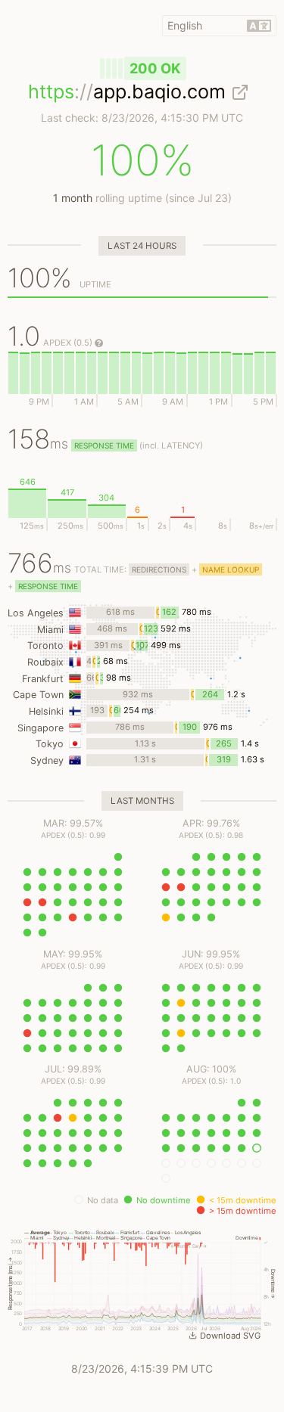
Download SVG (230, 1335)
